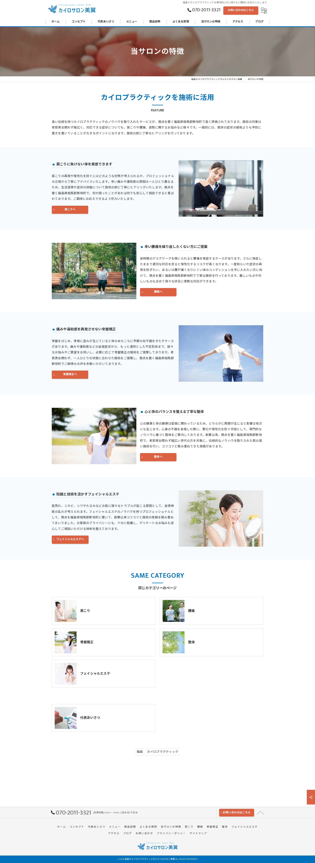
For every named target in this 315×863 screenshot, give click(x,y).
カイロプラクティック (162, 751)
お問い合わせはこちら (241, 10)
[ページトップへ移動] (260, 812)
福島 (140, 751)
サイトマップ (198, 833)
